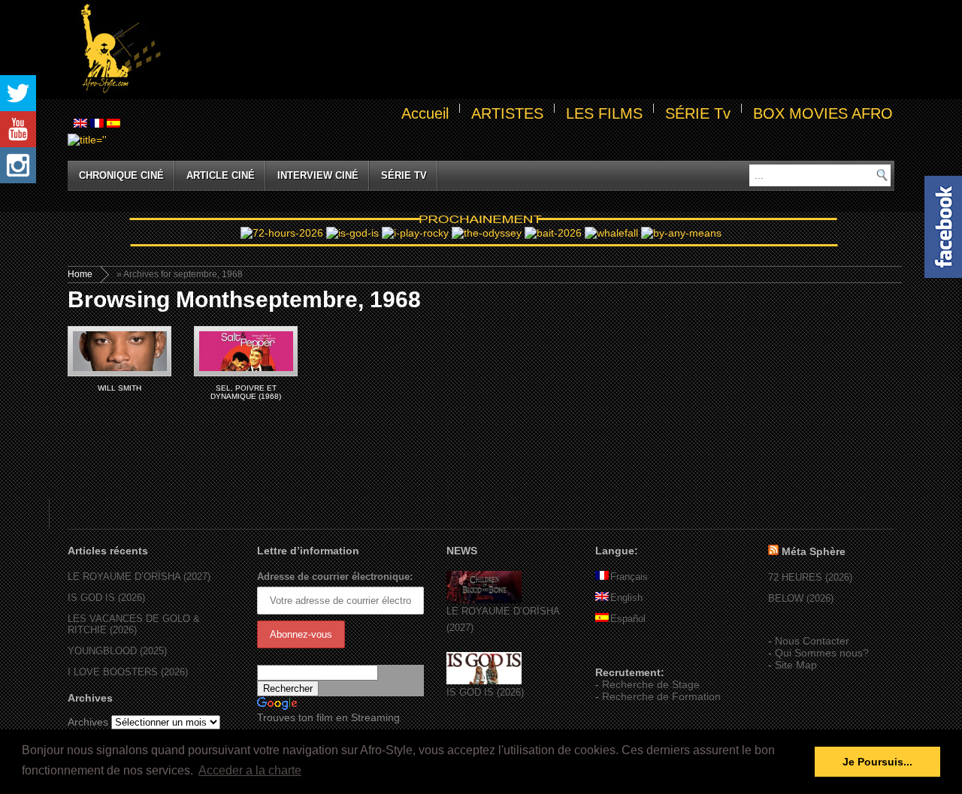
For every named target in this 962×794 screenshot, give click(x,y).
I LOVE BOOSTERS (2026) (128, 672)
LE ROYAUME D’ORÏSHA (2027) (139, 576)
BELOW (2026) (800, 598)
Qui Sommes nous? (822, 653)
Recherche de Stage (651, 684)
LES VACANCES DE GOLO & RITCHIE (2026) (134, 624)
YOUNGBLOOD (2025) (117, 651)
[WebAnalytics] (625, 651)
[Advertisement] (530, 49)
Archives (88, 722)
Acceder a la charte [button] (249, 770)
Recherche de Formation (661, 696)
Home (80, 274)
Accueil (425, 113)
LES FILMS (604, 113)
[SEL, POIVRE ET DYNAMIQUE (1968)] (246, 351)
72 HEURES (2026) (810, 577)
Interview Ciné (317, 175)
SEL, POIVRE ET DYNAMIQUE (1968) (245, 392)
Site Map (796, 665)
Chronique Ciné (121, 175)
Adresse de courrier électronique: (335, 576)
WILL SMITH (119, 388)
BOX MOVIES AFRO (823, 113)
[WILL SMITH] (119, 351)
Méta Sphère (814, 551)
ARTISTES (507, 113)
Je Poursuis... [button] (877, 762)
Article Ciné (220, 175)
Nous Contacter (812, 641)
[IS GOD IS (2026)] (484, 681)
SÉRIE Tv (698, 113)
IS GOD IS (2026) (106, 597)
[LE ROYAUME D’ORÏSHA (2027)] (484, 599)
